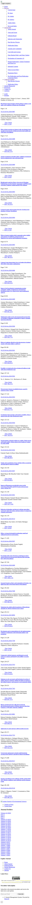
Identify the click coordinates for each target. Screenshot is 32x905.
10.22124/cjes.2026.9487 (8, 111)
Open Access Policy (13, 69)
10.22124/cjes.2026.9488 (8, 139)
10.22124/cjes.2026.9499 (8, 299)
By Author (11, 16)
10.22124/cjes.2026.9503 (8, 397)
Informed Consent (13, 66)
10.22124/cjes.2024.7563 (8, 688)
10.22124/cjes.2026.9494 (8, 217)
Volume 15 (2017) (6, 832)
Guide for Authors (9, 79)
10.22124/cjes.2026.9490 (8, 565)
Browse (6, 8)
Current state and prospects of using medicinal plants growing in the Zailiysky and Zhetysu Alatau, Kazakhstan (15, 753)
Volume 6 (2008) (5, 847)
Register (6, 95)
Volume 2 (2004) (5, 853)
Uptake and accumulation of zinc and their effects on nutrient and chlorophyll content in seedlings (16, 463)
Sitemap (6, 870)
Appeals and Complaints (15, 48)
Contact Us (7, 89)
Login (6, 94)
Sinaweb (6, 899)
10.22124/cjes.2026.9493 (8, 192)
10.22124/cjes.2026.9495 (8, 244)
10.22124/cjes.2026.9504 (8, 423)
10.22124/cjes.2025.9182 (8, 450)
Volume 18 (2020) (6, 827)
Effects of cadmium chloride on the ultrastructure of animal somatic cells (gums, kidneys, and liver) (15, 343)
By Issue (10, 13)
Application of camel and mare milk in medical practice (15, 728)
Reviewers (7, 87)
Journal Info (7, 27)
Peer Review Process (14, 42)
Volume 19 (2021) (6, 826)
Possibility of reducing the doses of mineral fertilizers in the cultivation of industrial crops (15, 368)
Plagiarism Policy (13, 73)
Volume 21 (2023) (6, 823)
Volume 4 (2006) (5, 850)
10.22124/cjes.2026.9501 (8, 350)
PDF (7, 124)
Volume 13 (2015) (6, 835)
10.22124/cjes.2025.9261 (8, 495)
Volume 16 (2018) (6, 831)
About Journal (12, 29)
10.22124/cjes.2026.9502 (8, 376)
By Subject (11, 19)
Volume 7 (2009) (5, 845)
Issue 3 (3, 814)
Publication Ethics (13, 45)
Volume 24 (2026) (6, 813)
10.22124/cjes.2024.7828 (8, 591)
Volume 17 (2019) (6, 829)
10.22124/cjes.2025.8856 (8, 615)
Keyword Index (12, 26)
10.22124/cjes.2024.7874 (8, 664)
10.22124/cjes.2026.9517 (8, 761)
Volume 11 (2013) (6, 839)
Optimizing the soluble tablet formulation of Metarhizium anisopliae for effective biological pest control (15, 607)
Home (6, 6)
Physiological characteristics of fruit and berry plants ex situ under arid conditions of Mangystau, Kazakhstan (16, 104)
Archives (6, 91)
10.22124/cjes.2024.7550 (8, 640)
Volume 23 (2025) (6, 819)
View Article (8, 122)
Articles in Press (8, 804)
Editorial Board (12, 36)
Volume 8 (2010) (5, 844)
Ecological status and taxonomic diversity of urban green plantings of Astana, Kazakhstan (15, 210)
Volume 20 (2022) (6, 824)
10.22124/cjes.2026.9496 (8, 270)
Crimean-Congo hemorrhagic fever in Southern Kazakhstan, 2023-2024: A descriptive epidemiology (16, 263)
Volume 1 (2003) (5, 855)
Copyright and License (14, 52)
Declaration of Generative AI (16, 58)
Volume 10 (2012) (6, 840)
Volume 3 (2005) (5, 852)
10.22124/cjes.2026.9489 (8, 164)
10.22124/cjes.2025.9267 (8, 471)
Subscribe (20, 894)
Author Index (11, 23)
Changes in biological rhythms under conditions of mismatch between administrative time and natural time (16, 157)
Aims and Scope (12, 32)
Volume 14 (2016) (6, 834)
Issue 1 (3, 818)
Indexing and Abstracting (15, 39)
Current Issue (11, 10)
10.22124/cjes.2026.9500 (8, 326)
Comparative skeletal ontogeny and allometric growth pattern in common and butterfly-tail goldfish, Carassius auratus (15, 656)
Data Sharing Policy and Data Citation (18, 55)
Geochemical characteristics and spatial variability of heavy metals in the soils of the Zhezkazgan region (16, 415)
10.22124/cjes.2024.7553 (8, 735)
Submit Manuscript (9, 86)
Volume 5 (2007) (5, 848)
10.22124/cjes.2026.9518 (8, 788)
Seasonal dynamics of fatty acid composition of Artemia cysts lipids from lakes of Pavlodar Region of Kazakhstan (16, 583)
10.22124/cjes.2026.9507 (8, 541)
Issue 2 (3, 816)
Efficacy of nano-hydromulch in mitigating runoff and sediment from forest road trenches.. (14, 534)
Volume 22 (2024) (6, 821)
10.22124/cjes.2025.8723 (8, 519)
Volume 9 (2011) (5, 842)
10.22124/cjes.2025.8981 (8, 714)
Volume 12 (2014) (6, 837)
